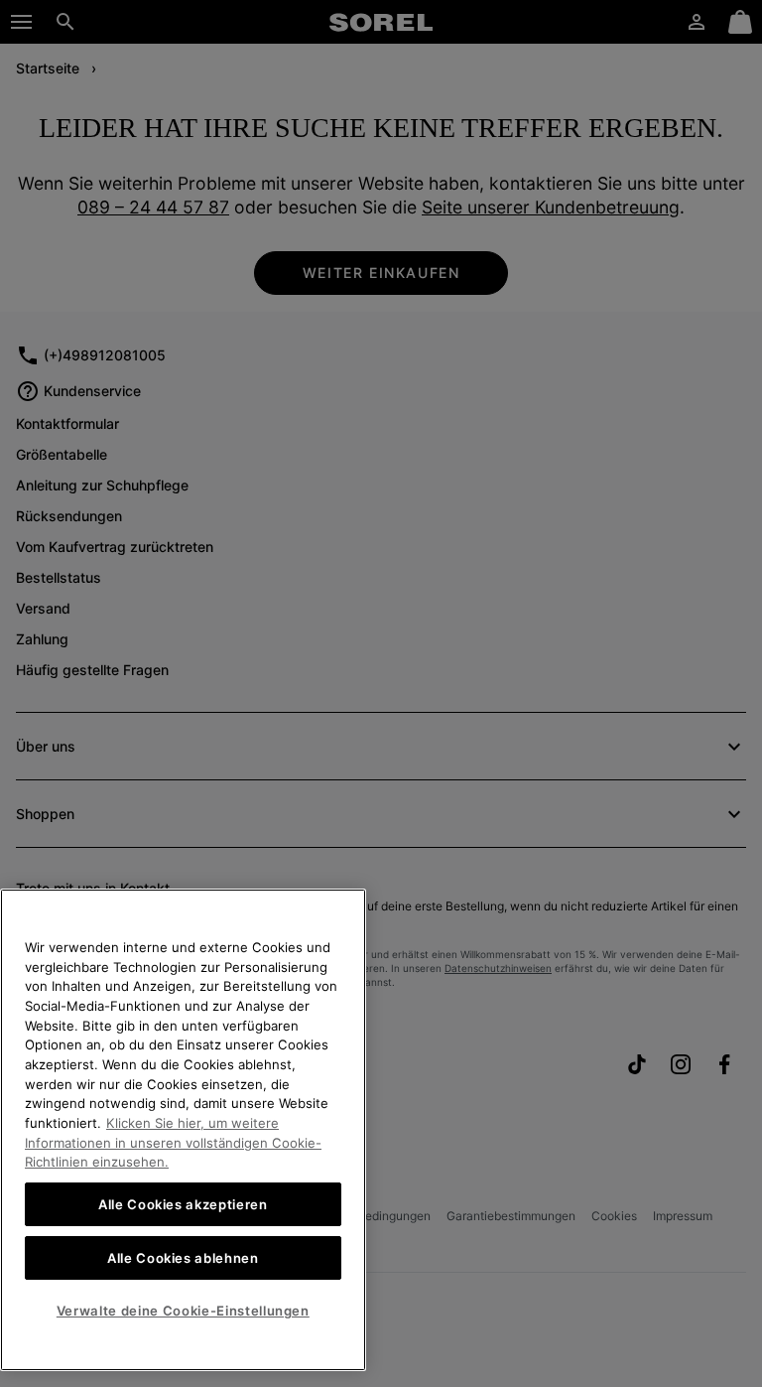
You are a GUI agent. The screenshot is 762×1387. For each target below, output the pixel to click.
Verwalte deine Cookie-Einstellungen (183, 1310)
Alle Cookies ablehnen (183, 1258)
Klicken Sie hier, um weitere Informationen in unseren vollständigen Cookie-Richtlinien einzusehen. (173, 1142)
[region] (183, 1130)
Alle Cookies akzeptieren (183, 1204)
